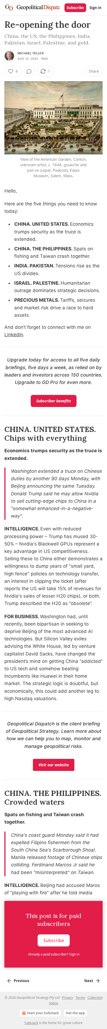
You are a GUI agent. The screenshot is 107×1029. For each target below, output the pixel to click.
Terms (80, 997)
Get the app (75, 1013)
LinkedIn (13, 334)
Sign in (95, 7)
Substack (31, 1022)
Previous (21, 980)
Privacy (67, 997)
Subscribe (75, 7)
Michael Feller (31, 53)
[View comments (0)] (29, 71)
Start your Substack (43, 1013)
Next (88, 980)
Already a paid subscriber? (53, 954)
